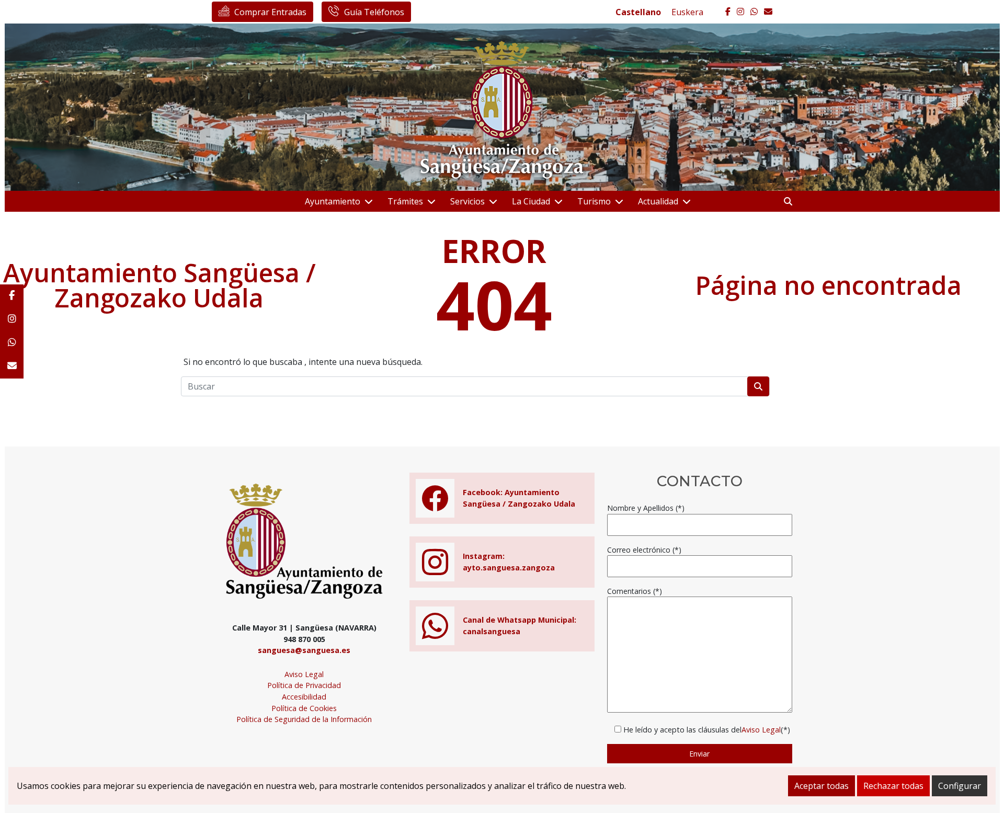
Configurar (959, 786)
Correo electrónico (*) (644, 550)
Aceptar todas (821, 786)
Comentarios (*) (634, 591)
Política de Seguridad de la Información (304, 719)
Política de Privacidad (304, 685)
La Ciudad (531, 201)
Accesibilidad (304, 697)
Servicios (467, 201)
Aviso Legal (304, 674)
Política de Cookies (304, 708)
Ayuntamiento (332, 201)
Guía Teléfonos (374, 12)
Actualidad (658, 201)
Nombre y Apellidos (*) (645, 508)
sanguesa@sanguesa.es (304, 650)
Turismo (594, 201)
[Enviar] (758, 386)
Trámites (405, 201)
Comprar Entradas (270, 12)
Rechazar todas (893, 786)
